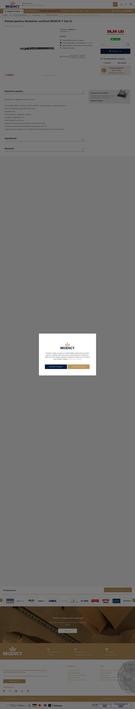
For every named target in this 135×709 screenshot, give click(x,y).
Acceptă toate (78, 367)
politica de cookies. (75, 359)
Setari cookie (56, 367)
